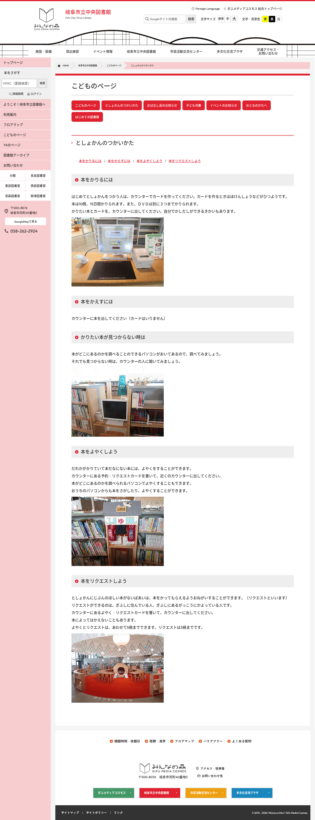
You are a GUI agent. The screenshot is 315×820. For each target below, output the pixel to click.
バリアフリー (213, 741)
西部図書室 (38, 186)
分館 (13, 175)
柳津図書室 (38, 196)
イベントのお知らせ (223, 105)
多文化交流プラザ (230, 51)
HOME (66, 65)
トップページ (13, 63)
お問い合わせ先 (212, 776)
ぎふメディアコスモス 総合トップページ (254, 8)
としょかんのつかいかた (121, 105)
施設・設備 (44, 51)
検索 (42, 83)
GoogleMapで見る (25, 221)
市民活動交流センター (186, 51)
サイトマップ (70, 812)
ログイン (36, 94)
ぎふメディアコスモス (112, 793)
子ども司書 (193, 105)
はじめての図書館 (87, 117)
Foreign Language (208, 8)
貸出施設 (72, 51)
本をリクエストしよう (185, 161)
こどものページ (114, 65)
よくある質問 (241, 741)
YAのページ (12, 145)
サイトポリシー (96, 812)
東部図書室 (12, 186)
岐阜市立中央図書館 (88, 12)
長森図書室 (12, 196)
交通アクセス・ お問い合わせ (268, 52)
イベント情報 (103, 51)
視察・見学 (157, 741)
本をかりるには (90, 161)
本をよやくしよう (149, 161)
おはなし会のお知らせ (162, 105)
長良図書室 (38, 175)
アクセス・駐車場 (212, 768)
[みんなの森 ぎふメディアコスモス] (46, 19)
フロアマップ (13, 125)
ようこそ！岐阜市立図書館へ (24, 104)
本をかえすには (119, 161)
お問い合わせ (13, 165)
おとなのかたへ (256, 105)
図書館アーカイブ (16, 155)
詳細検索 (18, 94)
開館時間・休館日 (127, 741)
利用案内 (9, 114)
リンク (118, 812)
